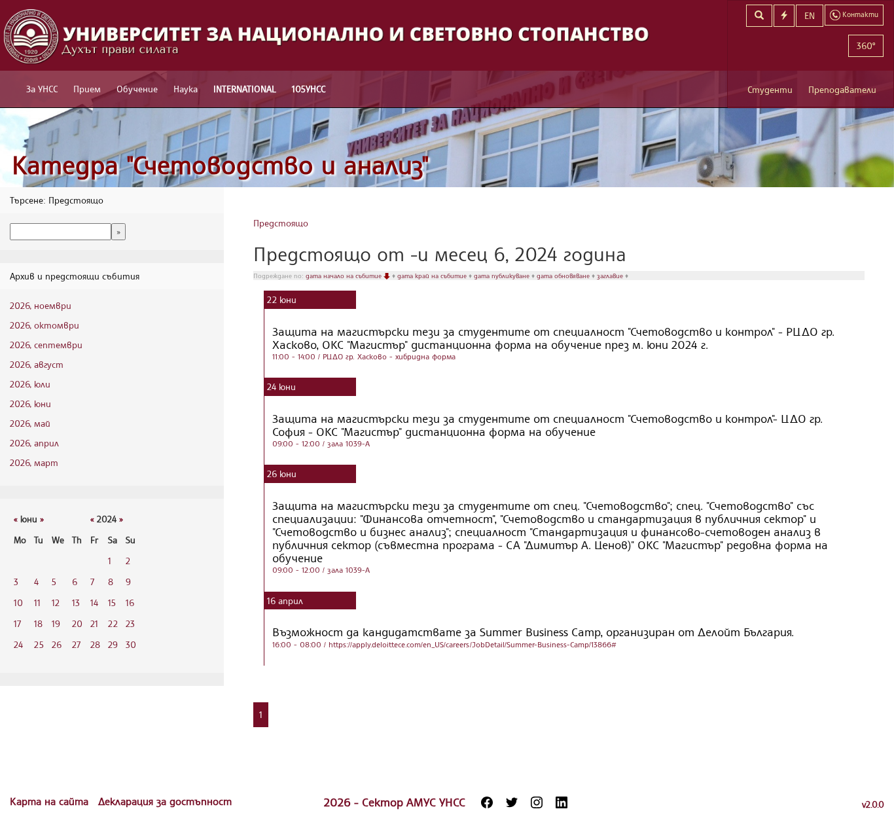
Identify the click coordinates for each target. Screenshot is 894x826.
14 (94, 602)
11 (37, 602)
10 (18, 602)
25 (39, 644)
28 (95, 644)
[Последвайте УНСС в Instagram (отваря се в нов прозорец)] (536, 802)
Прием (87, 88)
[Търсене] (759, 16)
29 (113, 644)
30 (131, 644)
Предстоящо (280, 222)
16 (130, 602)
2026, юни (30, 403)
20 (77, 623)
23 (130, 623)
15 (112, 602)
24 (18, 644)
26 (57, 644)
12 (56, 602)
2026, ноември (40, 305)
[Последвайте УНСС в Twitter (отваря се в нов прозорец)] (511, 802)
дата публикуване (502, 275)
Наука (185, 88)
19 (56, 623)
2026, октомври (44, 325)
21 (94, 623)
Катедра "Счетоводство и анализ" (220, 165)
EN (809, 15)
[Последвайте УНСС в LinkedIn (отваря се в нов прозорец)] (561, 802)
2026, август (36, 364)
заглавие (611, 275)
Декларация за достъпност (165, 801)
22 (113, 623)
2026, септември (46, 344)
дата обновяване (564, 275)
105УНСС (308, 88)
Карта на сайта (51, 801)
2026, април (34, 442)
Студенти (770, 89)
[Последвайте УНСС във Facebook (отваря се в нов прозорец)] (486, 802)
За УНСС (42, 88)
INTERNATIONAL (244, 88)
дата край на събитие (433, 275)
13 (76, 602)
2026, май (30, 423)
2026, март (34, 462)
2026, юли (30, 383)
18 (38, 623)
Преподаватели (842, 89)
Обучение (137, 88)
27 (76, 644)
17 (17, 623)
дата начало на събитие (345, 275)
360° (866, 45)
